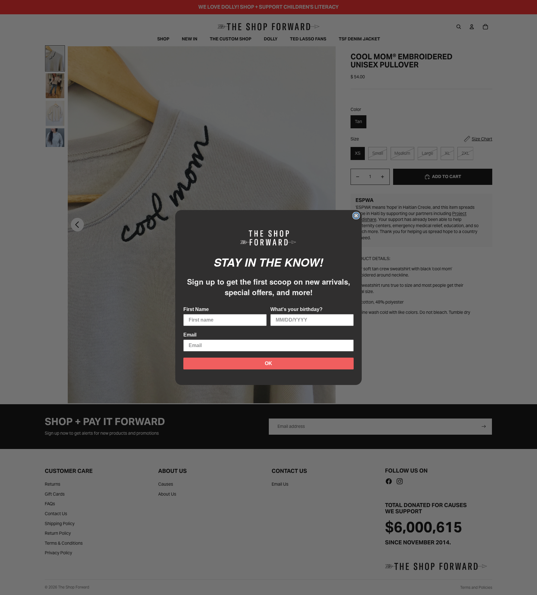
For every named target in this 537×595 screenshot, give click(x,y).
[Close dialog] (356, 216)
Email (189, 334)
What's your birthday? (296, 309)
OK (268, 363)
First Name (196, 309)
